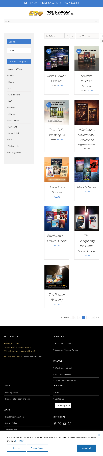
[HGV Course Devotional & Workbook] (86, 101)
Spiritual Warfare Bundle (86, 81)
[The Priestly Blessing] (56, 266)
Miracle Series (86, 187)
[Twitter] (59, 423)
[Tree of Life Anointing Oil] (56, 101)
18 (88, 317)
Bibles (11, 75)
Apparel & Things (15, 69)
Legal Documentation (14, 417)
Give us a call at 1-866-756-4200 (18, 347)
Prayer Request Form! (32, 356)
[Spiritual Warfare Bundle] (86, 48)
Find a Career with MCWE (66, 380)
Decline (16, 448)
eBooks (11, 107)
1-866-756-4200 (70, 3)
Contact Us (59, 399)
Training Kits (13, 146)
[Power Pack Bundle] (56, 159)
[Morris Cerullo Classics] (56, 48)
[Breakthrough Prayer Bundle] (56, 208)
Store (57, 392)
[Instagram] (69, 423)
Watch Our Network (63, 368)
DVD (10, 101)
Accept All (86, 448)
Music (10, 139)
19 (93, 317)
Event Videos (13, 120)
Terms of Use (11, 429)
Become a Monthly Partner (66, 350)
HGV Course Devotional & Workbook (87, 135)
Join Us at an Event (63, 374)
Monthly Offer (14, 133)
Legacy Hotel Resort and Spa (17, 399)
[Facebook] (54, 423)
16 (79, 317)
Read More (19, 441)
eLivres (11, 114)
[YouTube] (64, 423)
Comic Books (14, 94)
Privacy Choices (37, 448)
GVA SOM (12, 127)
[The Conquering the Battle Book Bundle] (86, 208)
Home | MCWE (11, 392)
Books (11, 82)
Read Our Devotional (64, 343)
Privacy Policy (11, 423)
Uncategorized (14, 152)
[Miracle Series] (86, 159)
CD (9, 88)
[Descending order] (72, 35)
